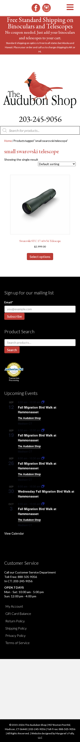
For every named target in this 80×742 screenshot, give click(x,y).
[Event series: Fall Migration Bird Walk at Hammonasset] (42, 402)
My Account (14, 606)
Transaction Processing (14, 379)
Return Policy (15, 621)
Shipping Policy (16, 628)
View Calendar (14, 533)
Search (12, 350)
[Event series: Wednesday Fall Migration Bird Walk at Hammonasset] (42, 486)
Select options (40, 257)
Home (8, 141)
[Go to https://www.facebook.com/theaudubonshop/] (36, 8)
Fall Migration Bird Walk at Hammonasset (37, 409)
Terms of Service (17, 643)
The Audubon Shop (29, 418)
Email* (8, 302)
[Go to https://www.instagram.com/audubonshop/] (46, 8)
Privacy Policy (15, 635)
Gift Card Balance (18, 613)
